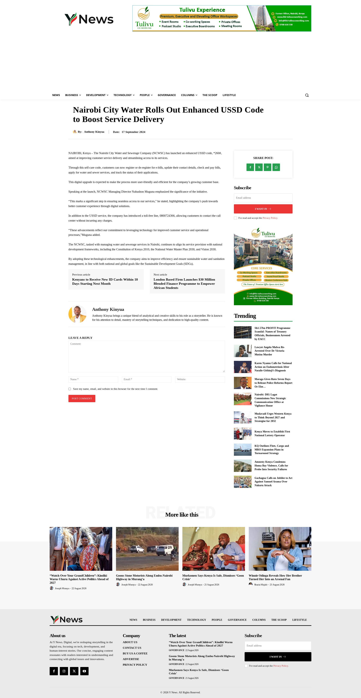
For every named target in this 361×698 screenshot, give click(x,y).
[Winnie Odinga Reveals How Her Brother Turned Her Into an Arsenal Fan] (280, 549)
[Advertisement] (180, 62)
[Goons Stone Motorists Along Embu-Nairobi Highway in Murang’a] (147, 549)
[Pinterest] (267, 167)
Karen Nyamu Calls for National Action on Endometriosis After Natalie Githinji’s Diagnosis (273, 367)
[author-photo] (52, 588)
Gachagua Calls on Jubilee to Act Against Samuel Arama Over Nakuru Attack (273, 482)
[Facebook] (250, 167)
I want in (261, 208)
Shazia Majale (261, 584)
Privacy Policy (270, 218)
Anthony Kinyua (94, 131)
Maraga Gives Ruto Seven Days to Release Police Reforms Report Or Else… (273, 383)
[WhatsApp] (276, 167)
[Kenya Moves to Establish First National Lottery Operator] (242, 433)
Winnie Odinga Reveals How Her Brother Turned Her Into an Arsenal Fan (275, 577)
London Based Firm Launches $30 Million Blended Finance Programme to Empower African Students (184, 283)
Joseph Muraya (62, 588)
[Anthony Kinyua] (75, 132)
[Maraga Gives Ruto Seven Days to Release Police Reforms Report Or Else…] (242, 383)
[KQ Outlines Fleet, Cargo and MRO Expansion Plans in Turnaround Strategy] (242, 450)
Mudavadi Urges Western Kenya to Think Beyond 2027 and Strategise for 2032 (273, 417)
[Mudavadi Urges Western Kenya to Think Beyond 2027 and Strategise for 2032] (242, 417)
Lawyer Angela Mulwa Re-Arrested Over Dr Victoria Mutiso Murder (270, 351)
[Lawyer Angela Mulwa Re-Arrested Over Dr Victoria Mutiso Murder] (242, 351)
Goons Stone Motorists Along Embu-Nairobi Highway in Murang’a (144, 577)
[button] (306, 95)
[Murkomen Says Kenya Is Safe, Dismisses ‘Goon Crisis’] (213, 549)
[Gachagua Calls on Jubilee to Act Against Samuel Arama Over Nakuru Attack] (242, 482)
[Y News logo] (89, 19)
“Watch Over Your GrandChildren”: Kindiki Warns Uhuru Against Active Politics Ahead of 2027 (79, 579)
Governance (176, 650)
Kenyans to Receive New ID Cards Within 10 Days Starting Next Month (105, 281)
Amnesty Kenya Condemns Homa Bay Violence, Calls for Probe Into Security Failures (271, 465)
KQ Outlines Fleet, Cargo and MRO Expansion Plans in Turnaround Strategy (272, 449)
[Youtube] (84, 671)
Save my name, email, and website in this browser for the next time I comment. (115, 389)
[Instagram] (64, 671)
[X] (259, 167)
